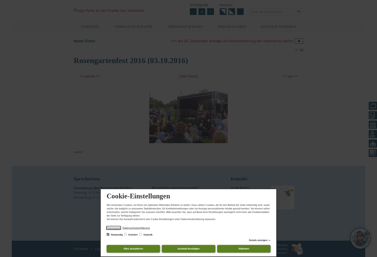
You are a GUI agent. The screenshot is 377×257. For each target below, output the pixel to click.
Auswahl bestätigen (188, 248)
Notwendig (116, 234)
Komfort (133, 234)
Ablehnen (243, 248)
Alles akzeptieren (133, 248)
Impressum (114, 227)
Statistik (148, 234)
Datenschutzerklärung (136, 227)
